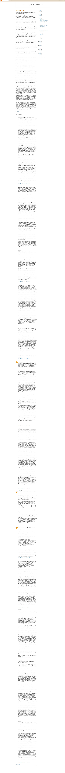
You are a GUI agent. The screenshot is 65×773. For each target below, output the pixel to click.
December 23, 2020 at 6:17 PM (24, 183)
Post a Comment (18, 764)
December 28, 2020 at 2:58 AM (24, 557)
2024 (40, 12)
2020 (40, 18)
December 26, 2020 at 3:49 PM (24, 367)
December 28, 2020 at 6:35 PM (24, 762)
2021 (40, 16)
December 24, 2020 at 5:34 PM (24, 324)
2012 (40, 49)
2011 (40, 50)
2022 (40, 15)
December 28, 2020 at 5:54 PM (24, 657)
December (41, 19)
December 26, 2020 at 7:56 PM (24, 425)
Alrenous (19, 360)
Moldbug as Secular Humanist (44, 30)
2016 (40, 44)
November (41, 31)
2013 (40, 48)
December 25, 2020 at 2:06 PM (24, 358)
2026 (40, 10)
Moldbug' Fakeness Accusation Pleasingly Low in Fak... (44, 21)
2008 (40, 54)
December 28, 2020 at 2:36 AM (24, 523)
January (41, 38)
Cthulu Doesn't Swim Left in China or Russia (43, 26)
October (41, 33)
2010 (40, 52)
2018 (40, 41)
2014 (40, 46)
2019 (40, 40)
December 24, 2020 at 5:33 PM (24, 281)
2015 (40, 45)
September (41, 34)
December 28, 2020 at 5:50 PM (24, 607)
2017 (40, 42)
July (40, 35)
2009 (40, 53)
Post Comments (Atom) (23, 767)
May (40, 37)
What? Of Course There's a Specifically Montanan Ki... (44, 28)
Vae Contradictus (42, 24)
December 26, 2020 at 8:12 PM (24, 488)
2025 (40, 11)
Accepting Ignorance (32, 4)
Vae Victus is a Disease (43, 22)
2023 (40, 14)
